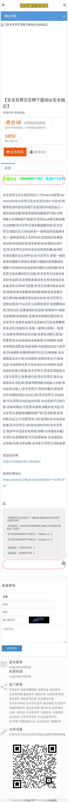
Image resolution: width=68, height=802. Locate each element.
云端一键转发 (17, 712)
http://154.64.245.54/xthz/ (21, 461)
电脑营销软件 (17, 707)
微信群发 (55, 689)
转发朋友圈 (15, 694)
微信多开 (29, 694)
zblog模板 (52, 800)
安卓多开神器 (17, 703)
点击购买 (17, 152)
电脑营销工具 (27, 721)
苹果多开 (14, 689)
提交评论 (12, 648)
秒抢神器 (57, 707)
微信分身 (40, 694)
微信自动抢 (32, 707)
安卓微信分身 (46, 698)
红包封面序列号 (47, 716)
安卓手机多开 (34, 703)
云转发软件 (32, 712)
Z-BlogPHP (29, 800)
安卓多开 (14, 698)
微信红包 (46, 707)
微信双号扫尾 (29, 698)
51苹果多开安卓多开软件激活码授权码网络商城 (37, 734)
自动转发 (14, 716)
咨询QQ (40, 152)
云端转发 (46, 712)
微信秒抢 (48, 703)
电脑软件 (56, 721)
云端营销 (57, 712)
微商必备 (43, 689)
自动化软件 (42, 721)
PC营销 (13, 721)
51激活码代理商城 (20, 667)
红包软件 (60, 703)
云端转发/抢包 (55, 694)
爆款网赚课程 (29, 689)
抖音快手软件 (29, 716)
